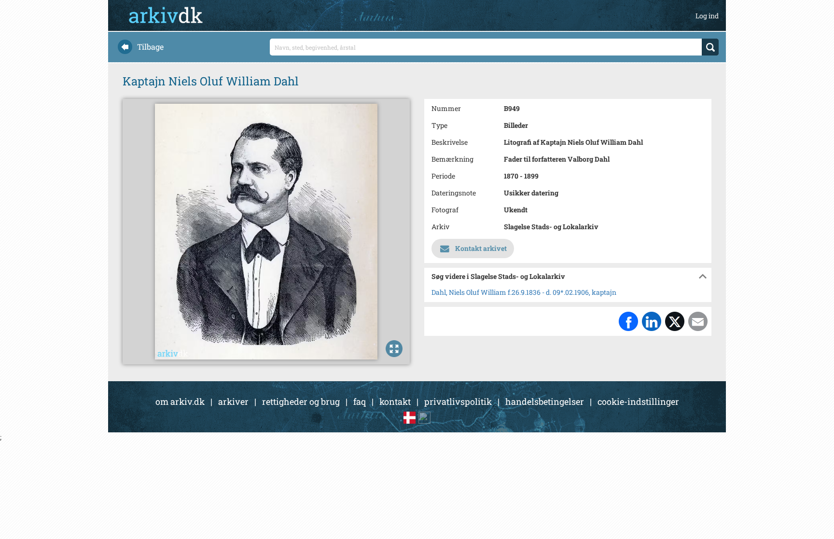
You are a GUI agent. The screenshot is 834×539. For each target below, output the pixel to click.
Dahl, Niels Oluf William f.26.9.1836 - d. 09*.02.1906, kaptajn (523, 292)
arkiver (233, 401)
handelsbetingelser (544, 401)
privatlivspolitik (458, 401)
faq (359, 401)
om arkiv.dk (180, 401)
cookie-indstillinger (638, 401)
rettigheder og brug (301, 401)
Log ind (707, 15)
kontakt (395, 401)
